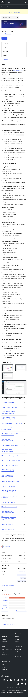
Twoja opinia (4, 611)
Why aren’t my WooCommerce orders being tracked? (9, 496)
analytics (19, 575)
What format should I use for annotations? (7, 450)
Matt (3, 664)
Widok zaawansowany (7, 585)
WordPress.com (6, 661)
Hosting (3, 639)
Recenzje (5, 47)
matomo (19, 581)
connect (24, 575)
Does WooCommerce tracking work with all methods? (9, 434)
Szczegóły (6, 43)
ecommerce (23, 578)
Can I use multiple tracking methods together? (8, 428)
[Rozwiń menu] (25, 2)
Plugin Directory (5, 6)
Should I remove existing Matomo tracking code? (8, 418)
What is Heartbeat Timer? (8, 486)
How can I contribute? (7, 529)
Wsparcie (5, 59)
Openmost (8, 34)
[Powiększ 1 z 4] (11, 366)
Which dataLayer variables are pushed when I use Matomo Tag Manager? (8, 518)
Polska (7, 676)
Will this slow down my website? (10, 456)
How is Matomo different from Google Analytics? (8, 412)
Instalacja (5, 51)
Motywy (17, 636)
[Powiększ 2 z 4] (24, 366)
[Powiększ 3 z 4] (11, 374)
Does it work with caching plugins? (11, 460)
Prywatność (4, 641)
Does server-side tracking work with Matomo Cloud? (8, 491)
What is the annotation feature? (10, 445)
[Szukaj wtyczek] (17, 17)
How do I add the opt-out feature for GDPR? (7, 470)
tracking (24, 581)
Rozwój (5, 55)
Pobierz (4, 38)
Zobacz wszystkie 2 (22, 571)
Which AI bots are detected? (9, 507)
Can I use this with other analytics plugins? (7, 511)
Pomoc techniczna (6, 649)
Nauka (3, 646)
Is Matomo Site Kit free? (8, 402)
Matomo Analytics (18, 70)
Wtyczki (17, 639)
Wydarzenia (18, 649)
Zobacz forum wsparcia (7, 624)
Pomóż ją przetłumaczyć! (14, 12)
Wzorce (17, 641)
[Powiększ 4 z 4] (24, 382)
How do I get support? (7, 524)
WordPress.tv (5, 654)
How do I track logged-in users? (10, 481)
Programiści (4, 652)
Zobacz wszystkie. (21, 611)
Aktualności (4, 636)
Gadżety (18, 657)
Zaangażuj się (18, 646)
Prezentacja (18, 634)
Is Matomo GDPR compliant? (9, 407)
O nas (3, 634)
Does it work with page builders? (10, 465)
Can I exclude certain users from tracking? (7, 476)
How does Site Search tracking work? (7, 439)
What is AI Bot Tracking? (8, 502)
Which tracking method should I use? (11, 423)
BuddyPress (5, 669)
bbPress (4, 667)
